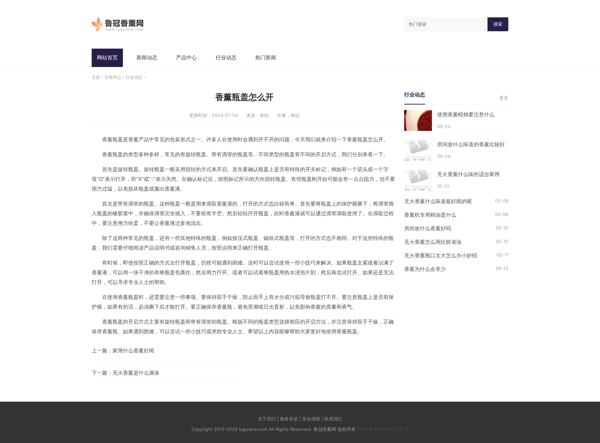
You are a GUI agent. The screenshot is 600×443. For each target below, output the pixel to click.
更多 (503, 97)
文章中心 (113, 77)
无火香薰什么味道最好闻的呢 (438, 201)
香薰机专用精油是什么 (430, 215)
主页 (96, 77)
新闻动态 (146, 57)
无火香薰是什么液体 (135, 373)
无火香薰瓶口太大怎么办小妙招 (440, 255)
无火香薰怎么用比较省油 (432, 242)
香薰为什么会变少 (425, 269)
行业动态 (226, 57)
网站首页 (107, 57)
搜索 (497, 24)
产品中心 (186, 57)
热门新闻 (265, 57)
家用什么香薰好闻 (133, 350)
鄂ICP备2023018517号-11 (383, 429)
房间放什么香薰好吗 (427, 228)
